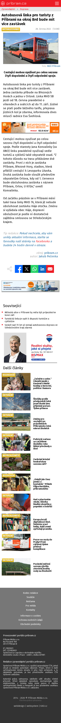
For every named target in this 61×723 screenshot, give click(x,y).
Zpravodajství (8, 9)
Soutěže (31, 597)
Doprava (24, 9)
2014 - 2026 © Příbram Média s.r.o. (30, 699)
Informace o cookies (30, 615)
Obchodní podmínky (30, 624)
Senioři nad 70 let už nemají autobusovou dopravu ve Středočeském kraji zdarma (30, 326)
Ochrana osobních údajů (30, 620)
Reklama (30, 601)
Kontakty (30, 610)
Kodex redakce (30, 593)
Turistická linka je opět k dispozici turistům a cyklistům (25, 320)
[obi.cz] (31, 128)
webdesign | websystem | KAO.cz (30, 706)
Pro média (30, 605)
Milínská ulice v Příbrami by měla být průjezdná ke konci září (29, 313)
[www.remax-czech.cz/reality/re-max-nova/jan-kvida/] (30, 348)
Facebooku (43, 241)
